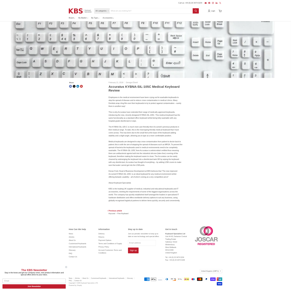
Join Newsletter (34, 286)
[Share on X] (74, 86)
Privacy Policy (103, 247)
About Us (72, 240)
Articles (71, 237)
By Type (94, 18)
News (71, 234)
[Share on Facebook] (70, 86)
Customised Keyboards (77, 243)
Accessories (108, 18)
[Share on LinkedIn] (77, 86)
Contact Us (73, 257)
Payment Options (104, 240)
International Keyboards (77, 247)
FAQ (70, 253)
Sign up (133, 250)
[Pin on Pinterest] (81, 86)
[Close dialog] (66, 267)
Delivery (101, 234)
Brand (71, 18)
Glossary (72, 250)
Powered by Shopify (75, 285)
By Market (82, 18)
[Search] (196, 10)
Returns (101, 237)
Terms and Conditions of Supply (110, 243)
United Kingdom (210, 271)
